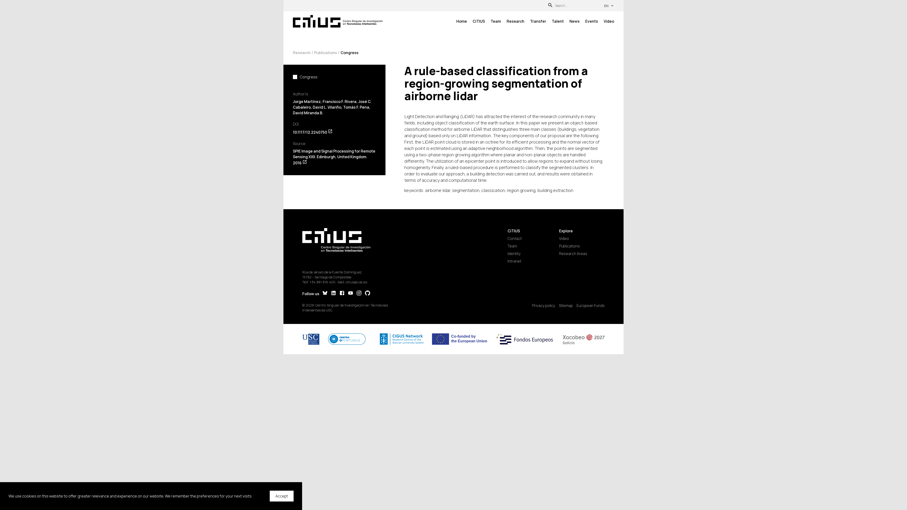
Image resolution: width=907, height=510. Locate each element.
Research (515, 21)
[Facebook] (342, 293)
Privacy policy (543, 305)
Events (591, 21)
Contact (515, 238)
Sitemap (566, 305)
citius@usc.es (356, 282)
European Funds (591, 305)
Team (496, 21)
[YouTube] (350, 293)
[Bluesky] (325, 293)
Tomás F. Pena (356, 107)
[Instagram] (359, 293)
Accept (281, 496)
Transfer (538, 21)
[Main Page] (338, 21)
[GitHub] (367, 293)
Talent (558, 21)
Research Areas (573, 253)
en (606, 6)
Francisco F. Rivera (339, 101)
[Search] (550, 5)
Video (609, 21)
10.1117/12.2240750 (310, 132)
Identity (514, 253)
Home (461, 21)
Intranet (514, 261)
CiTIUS (479, 21)
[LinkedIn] (333, 293)
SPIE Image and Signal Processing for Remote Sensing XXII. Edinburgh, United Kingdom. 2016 (334, 157)
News (574, 21)
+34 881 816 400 (322, 282)
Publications (325, 52)
